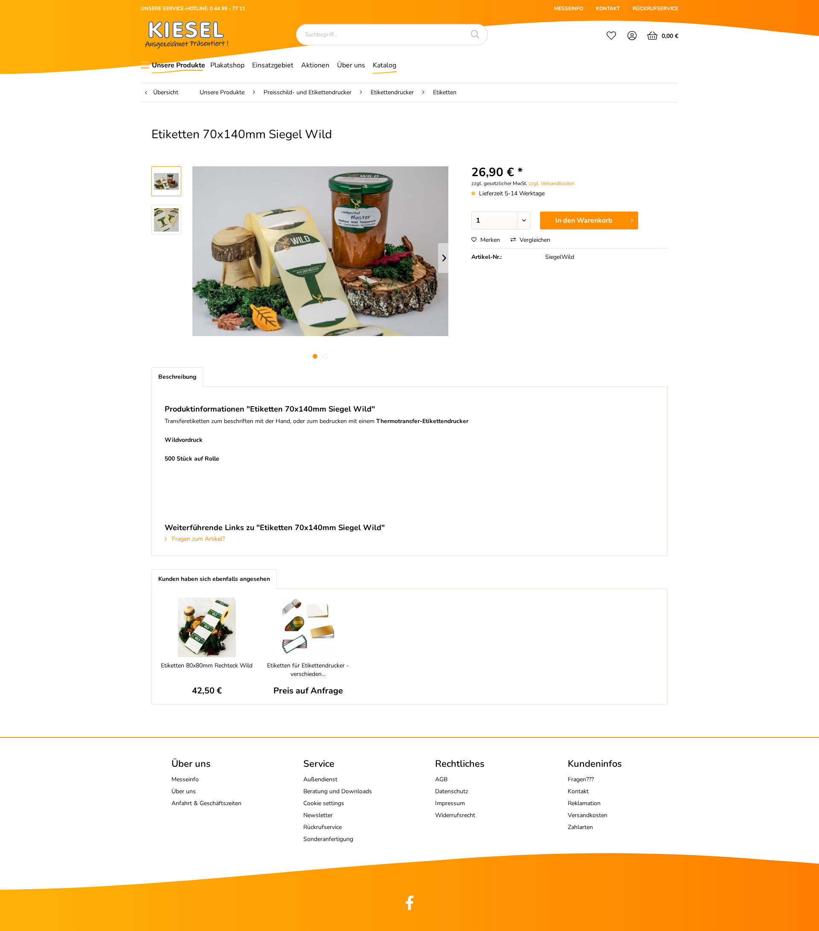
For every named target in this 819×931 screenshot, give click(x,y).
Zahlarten (580, 827)
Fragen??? (581, 779)
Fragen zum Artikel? (197, 539)
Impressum (450, 803)
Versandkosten (587, 815)
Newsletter (318, 815)
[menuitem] (611, 36)
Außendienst (320, 779)
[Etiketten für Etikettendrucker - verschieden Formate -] (308, 627)
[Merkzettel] (611, 36)
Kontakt (578, 791)
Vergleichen (534, 240)
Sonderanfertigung (328, 839)
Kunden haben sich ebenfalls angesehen (214, 579)
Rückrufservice (322, 827)
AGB (441, 779)
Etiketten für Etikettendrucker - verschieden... (308, 669)
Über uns (183, 791)
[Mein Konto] (632, 36)
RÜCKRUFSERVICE (655, 8)
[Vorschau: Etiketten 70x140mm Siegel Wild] (166, 181)
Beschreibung (177, 377)
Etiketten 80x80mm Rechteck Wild (207, 665)
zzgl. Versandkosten (552, 183)
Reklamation (584, 803)
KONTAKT (608, 8)
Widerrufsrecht (455, 815)
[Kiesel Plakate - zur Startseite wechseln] (186, 35)
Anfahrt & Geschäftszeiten (206, 803)
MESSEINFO (568, 8)
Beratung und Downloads (337, 791)
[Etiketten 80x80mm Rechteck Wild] (206, 627)
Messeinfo (185, 779)
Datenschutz (451, 791)
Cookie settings (323, 803)
